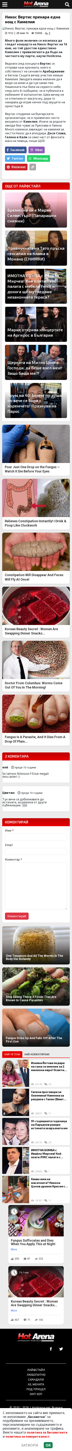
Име (9, 830)
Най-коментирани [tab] (37, 1054)
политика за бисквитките (47, 1432)
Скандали (36, 1379)
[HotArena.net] (36, 1337)
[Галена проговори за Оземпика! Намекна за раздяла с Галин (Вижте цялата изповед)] (15, 1102)
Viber (39, 150)
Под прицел (36, 1389)
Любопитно (36, 1374)
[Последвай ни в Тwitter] (61, 1349)
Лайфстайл (36, 1369)
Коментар (13, 859)
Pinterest (19, 167)
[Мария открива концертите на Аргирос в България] (36, 324)
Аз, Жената (36, 1384)
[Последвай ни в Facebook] (51, 1349)
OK (48, 1445)
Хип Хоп (36, 1394)
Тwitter (17, 158)
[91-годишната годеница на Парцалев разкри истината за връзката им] (15, 1131)
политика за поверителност (28, 1436)
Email (9, 844)
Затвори (29, 1445)
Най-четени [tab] (12, 1054)
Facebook (18, 150)
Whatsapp (40, 158)
